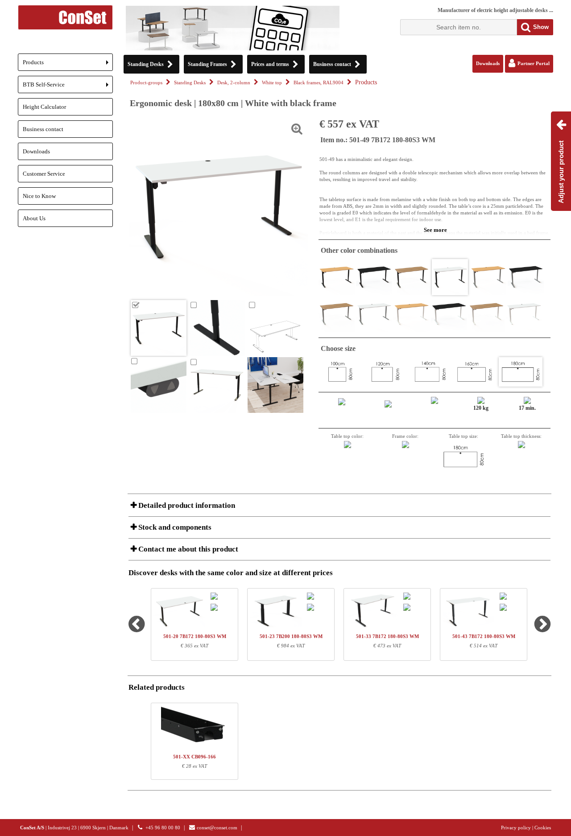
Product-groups (146, 82)
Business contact (43, 129)
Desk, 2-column (233, 82)
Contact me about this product (187, 549)
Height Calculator (44, 106)
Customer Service (44, 173)
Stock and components (174, 527)
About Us (34, 218)
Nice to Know (39, 196)
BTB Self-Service (68, 87)
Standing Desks (190, 82)
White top (272, 82)
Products (68, 65)
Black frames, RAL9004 (318, 82)
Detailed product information (186, 505)
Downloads (36, 151)
